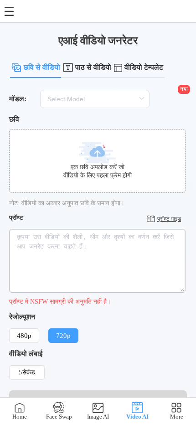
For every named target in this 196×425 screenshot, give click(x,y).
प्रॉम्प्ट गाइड (169, 219)
